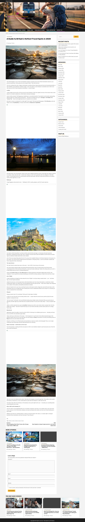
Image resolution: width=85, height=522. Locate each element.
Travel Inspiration (50, 30)
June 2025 (60, 83)
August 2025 (60, 79)
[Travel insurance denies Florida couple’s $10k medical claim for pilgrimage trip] (14, 503)
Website (9, 483)
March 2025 (60, 88)
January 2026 (60, 70)
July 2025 (60, 81)
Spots (19, 420)
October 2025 (60, 75)
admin (13, 43)
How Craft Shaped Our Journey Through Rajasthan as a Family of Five (51, 512)
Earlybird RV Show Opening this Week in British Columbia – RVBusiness (48, 446)
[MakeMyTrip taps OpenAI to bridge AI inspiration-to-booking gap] (31, 437)
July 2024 (60, 103)
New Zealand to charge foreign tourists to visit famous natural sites (44, 424)
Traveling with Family (40, 30)
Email (9, 478)
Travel (22, 420)
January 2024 (60, 115)
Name (9, 473)
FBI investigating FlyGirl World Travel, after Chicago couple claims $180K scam (18, 424)
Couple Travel (12, 30)
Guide (13, 420)
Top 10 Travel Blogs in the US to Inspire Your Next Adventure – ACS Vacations (13, 446)
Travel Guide (30, 30)
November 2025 (61, 74)
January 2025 (60, 92)
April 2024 (60, 109)
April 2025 (60, 87)
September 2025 (61, 77)
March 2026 (60, 66)
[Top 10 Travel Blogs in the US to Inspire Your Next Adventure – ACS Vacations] (14, 437)
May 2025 (60, 85)
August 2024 (60, 102)
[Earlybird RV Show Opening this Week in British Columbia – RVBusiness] (48, 437)
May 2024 (60, 107)
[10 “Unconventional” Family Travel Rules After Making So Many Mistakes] (70, 503)
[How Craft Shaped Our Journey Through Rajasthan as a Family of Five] (52, 503)
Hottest (16, 420)
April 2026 (60, 64)
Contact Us (59, 30)
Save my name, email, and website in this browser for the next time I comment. (25, 487)
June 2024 (60, 105)
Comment (10, 459)
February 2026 (61, 68)
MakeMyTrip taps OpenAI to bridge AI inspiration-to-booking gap (30, 446)
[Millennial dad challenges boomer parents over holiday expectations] (33, 503)
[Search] (78, 30)
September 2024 (61, 100)
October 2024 (60, 98)
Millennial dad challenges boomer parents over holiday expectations (32, 512)
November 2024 (61, 96)
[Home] (7, 30)
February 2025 (61, 90)
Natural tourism (21, 30)
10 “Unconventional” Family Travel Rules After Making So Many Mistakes (69, 512)
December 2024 (61, 94)
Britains (10, 420)
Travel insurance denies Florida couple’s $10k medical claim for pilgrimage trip (14, 512)
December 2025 (61, 72)
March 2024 (60, 111)
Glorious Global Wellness (63, 136)
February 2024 (61, 113)
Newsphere (46, 520)
